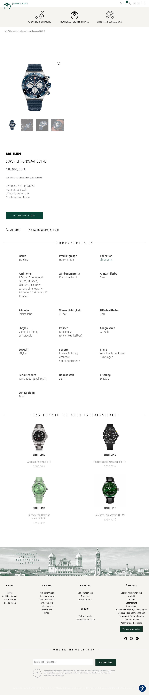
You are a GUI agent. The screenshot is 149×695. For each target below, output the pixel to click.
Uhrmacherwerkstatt (85, 619)
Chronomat (106, 259)
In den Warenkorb (24, 215)
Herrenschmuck (46, 596)
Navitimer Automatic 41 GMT (110, 515)
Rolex (10, 593)
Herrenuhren (20, 31)
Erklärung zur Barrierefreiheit (131, 613)
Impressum (131, 606)
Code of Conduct (131, 619)
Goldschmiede (85, 616)
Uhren (11, 31)
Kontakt (131, 596)
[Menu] (143, 4)
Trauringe (85, 596)
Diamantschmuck (47, 599)
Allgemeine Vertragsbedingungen (131, 609)
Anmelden (106, 662)
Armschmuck (47, 603)
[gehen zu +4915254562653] (139, 3)
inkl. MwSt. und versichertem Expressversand (24, 178)
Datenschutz (131, 603)
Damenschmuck (46, 593)
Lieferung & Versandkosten (131, 616)
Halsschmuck (47, 606)
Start (5, 31)
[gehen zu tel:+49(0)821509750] (130, 3)
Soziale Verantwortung (131, 593)
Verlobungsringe (85, 593)
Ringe (46, 613)
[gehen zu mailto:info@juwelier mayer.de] (134, 3)
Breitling (13, 154)
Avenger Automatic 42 (39, 462)
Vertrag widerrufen (131, 629)
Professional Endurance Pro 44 (110, 462)
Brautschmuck (85, 599)
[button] (121, 4)
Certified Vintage (10, 596)
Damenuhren (10, 599)
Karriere (131, 599)
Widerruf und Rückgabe (131, 623)
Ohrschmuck (46, 609)
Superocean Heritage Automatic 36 (39, 516)
